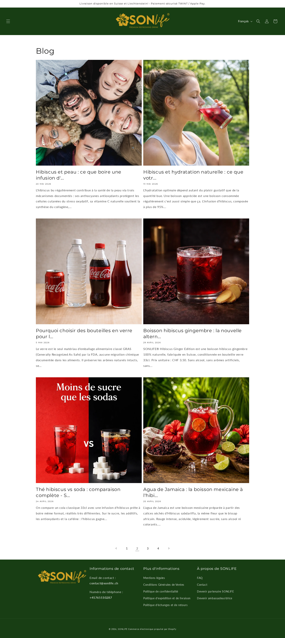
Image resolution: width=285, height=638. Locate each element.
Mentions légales (154, 578)
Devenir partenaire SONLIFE (215, 591)
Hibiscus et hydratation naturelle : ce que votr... (193, 175)
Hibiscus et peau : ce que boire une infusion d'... (78, 175)
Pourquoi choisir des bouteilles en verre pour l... (84, 333)
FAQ (200, 578)
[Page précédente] (116, 548)
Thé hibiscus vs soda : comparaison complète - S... (78, 492)
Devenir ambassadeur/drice (214, 598)
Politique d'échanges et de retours (165, 605)
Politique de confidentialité (160, 591)
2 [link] (137, 548)
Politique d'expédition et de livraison (167, 598)
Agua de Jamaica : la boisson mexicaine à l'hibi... (193, 492)
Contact (202, 584)
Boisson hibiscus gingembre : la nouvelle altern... (192, 333)
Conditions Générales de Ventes (163, 584)
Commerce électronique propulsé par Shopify (152, 629)
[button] (8, 21)
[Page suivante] (168, 548)
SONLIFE (122, 629)
